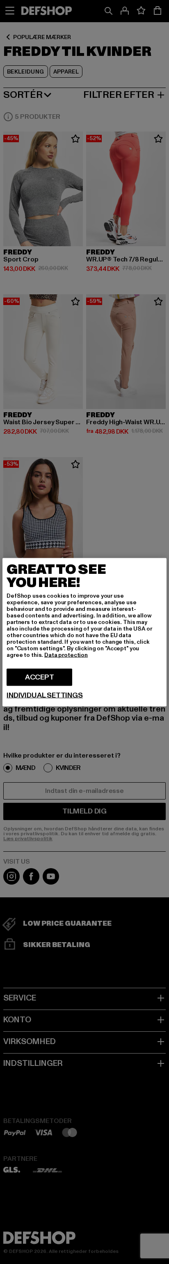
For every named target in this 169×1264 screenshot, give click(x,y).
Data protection (66, 655)
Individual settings (45, 695)
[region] (84, 632)
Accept (39, 677)
